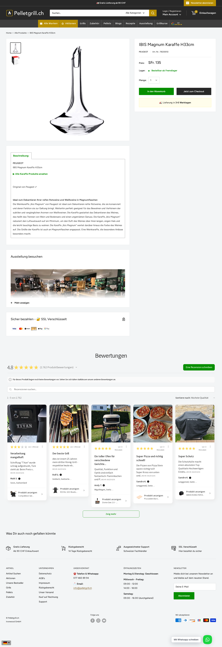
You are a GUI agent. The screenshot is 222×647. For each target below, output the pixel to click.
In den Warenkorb (156, 91)
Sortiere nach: (183, 397)
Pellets (9, 592)
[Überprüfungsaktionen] (42, 447)
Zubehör (10, 597)
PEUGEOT (143, 52)
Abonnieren (184, 595)
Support (43, 601)
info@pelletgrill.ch (82, 588)
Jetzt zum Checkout (193, 91)
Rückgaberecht (46, 587)
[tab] (21, 155)
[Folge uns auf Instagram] (98, 620)
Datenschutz (45, 573)
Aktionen (10, 578)
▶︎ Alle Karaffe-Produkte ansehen (30, 174)
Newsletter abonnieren (202, 3)
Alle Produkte (20, 33)
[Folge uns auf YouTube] (104, 620)
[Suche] (153, 13)
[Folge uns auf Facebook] (92, 620)
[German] (6, 643)
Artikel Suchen (13, 573)
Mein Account (171, 14)
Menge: (142, 80)
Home (8, 33)
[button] (76, 367)
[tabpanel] (68, 198)
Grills (8, 587)
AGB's (42, 578)
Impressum (44, 583)
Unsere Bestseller (14, 583)
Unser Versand (46, 592)
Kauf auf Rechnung (48, 597)
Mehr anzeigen (17, 473)
